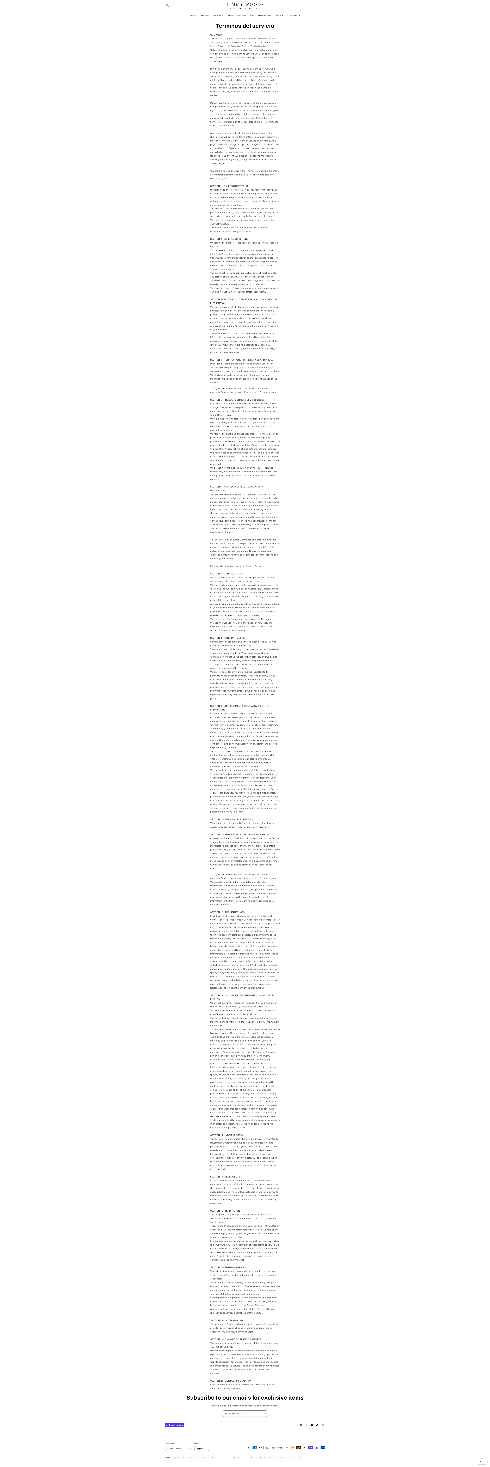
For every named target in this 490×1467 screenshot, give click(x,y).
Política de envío (276, 1458)
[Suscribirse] (266, 1413)
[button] (167, 6)
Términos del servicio (259, 1458)
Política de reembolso (220, 1458)
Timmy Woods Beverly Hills (181, 1458)
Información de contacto (295, 1458)
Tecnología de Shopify (200, 1458)
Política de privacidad (239, 1458)
